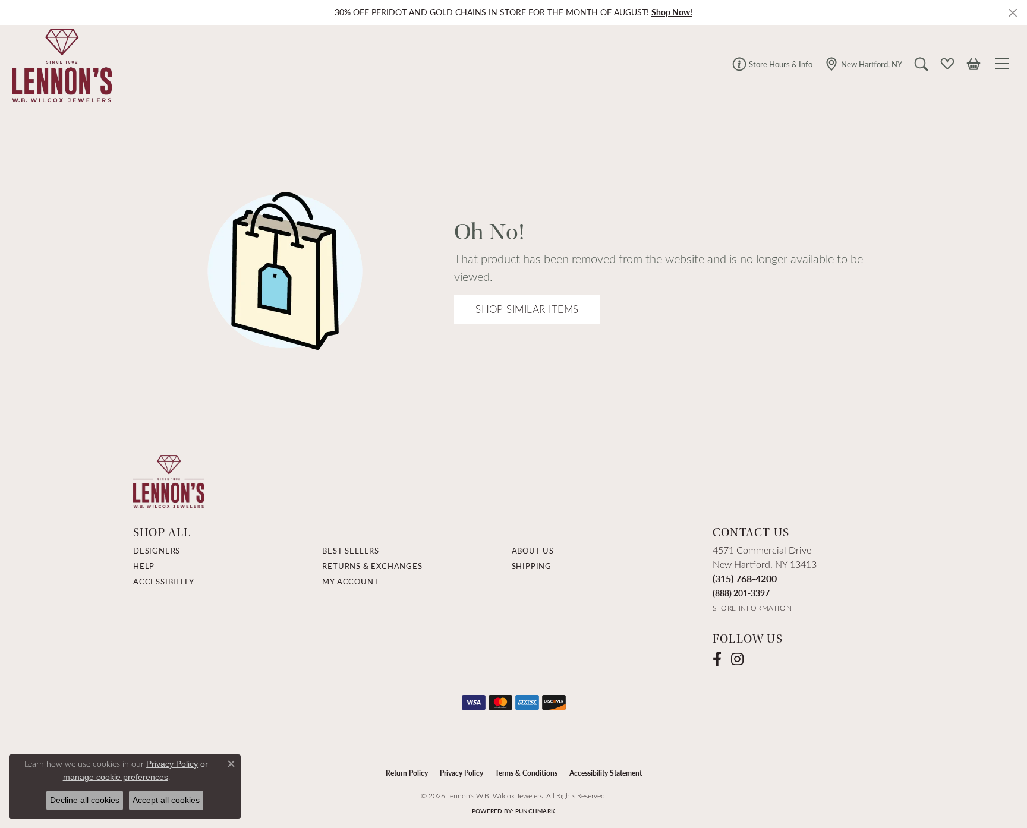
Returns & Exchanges (372, 566)
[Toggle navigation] (1004, 63)
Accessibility (163, 581)
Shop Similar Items (527, 309)
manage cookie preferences (115, 777)
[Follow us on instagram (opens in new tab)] (737, 659)
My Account (350, 581)
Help (144, 566)
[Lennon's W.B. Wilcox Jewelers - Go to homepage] (168, 480)
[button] (921, 63)
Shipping (532, 566)
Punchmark (535, 811)
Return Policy (407, 773)
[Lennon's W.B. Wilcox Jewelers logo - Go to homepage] (59, 63)
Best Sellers (350, 550)
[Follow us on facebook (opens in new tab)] (717, 659)
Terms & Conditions (526, 773)
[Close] (1012, 12)
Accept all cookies (166, 800)
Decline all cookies (84, 800)
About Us (533, 550)
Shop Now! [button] (671, 12)
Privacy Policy (461, 773)
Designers (156, 550)
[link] (772, 63)
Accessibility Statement (605, 773)
